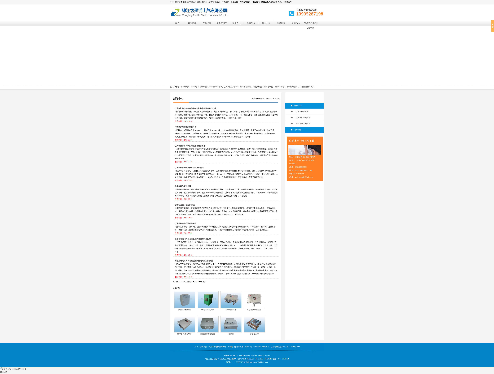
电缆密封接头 (292, 87)
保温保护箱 (279, 87)
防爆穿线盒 (268, 87)
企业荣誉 (257, 347)
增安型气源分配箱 (184, 334)
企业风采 (296, 23)
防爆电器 (251, 23)
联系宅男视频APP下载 (279, 347)
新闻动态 (276, 99)
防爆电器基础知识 (302, 124)
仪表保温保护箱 (184, 310)
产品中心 (207, 23)
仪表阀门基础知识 (231, 87)
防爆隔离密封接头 (307, 87)
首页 (268, 99)
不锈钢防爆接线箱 (254, 310)
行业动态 (298, 130)
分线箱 (231, 334)
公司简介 (192, 23)
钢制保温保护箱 (207, 310)
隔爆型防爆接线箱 (207, 334)
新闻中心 (266, 23)
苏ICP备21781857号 (262, 356)
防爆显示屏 (254, 334)
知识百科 (298, 106)
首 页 (177, 23)
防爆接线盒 (257, 87)
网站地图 (3, 372)
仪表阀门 (236, 23)
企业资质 (281, 23)
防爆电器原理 (245, 87)
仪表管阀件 (222, 23)
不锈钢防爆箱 (231, 310)
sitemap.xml (295, 347)
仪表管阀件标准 (215, 87)
